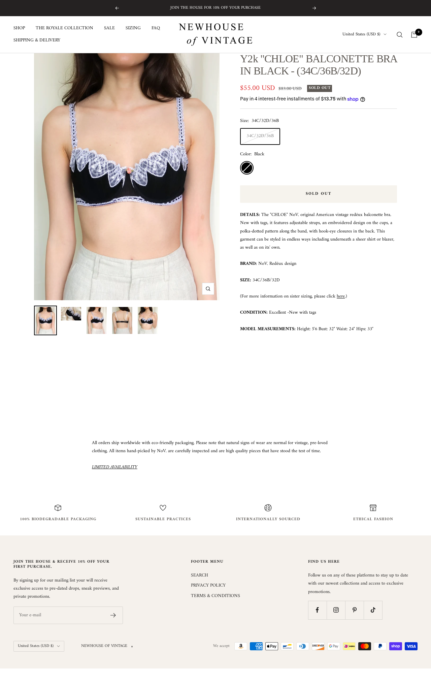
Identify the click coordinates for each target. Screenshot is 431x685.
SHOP (19, 28)
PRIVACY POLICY (208, 586)
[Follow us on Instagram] (336, 610)
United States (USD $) (361, 34)
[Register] (113, 615)
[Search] (400, 35)
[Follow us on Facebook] (317, 610)
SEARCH (199, 575)
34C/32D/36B (260, 136)
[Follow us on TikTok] (373, 610)
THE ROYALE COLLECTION (64, 28)
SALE (109, 28)
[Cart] (414, 35)
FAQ (156, 28)
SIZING (133, 28)
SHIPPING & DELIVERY (36, 41)
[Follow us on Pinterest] (354, 610)
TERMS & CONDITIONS (215, 596)
